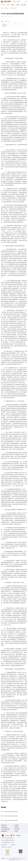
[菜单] (25, 1)
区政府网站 (17, 825)
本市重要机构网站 (4, 827)
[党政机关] (3, 835)
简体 (12, 4)
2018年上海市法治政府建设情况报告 (9, 820)
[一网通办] (6, 2)
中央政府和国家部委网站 (5, 829)
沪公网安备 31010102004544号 (20, 858)
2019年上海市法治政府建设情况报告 (9, 816)
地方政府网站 (17, 829)
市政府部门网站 (4, 825)
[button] (4, 825)
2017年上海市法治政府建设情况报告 (9, 811)
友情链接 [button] (16, 831)
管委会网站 (17, 827)
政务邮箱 (12, 844)
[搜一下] (8, 5)
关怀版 (18, 4)
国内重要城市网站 (4, 831)
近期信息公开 (13, 8)
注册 (25, 4)
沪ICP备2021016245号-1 (8, 858)
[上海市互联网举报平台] (13, 835)
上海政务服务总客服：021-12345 (8, 842)
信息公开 (6, 8)
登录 (22, 4)
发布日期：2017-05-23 (6, 16)
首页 (2, 8)
